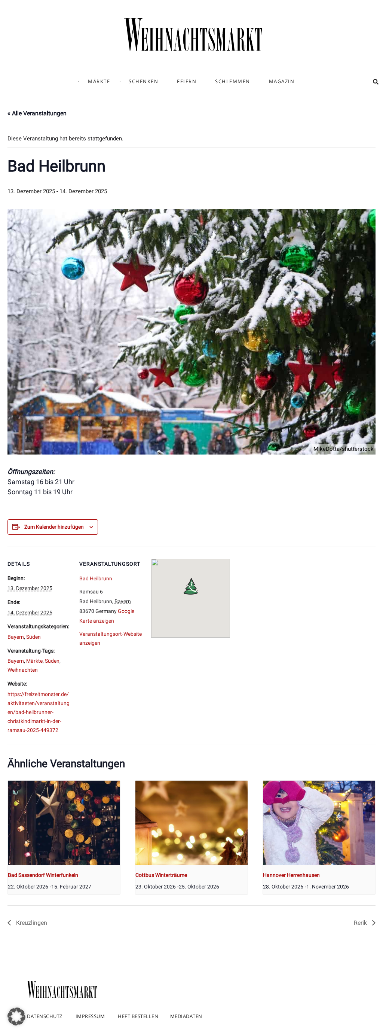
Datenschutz (44, 1016)
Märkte (99, 81)
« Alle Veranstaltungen (37, 113)
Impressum (90, 1016)
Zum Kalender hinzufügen (54, 527)
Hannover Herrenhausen (291, 875)
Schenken (143, 81)
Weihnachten (22, 670)
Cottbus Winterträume (161, 875)
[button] (16, 1016)
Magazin (282, 81)
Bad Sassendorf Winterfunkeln (43, 875)
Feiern (186, 81)
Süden (33, 637)
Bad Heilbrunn (95, 578)
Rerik (361, 922)
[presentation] (64, 823)
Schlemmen (232, 81)
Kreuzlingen (31, 922)
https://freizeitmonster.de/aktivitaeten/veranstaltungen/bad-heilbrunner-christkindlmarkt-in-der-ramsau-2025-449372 (38, 712)
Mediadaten (186, 1016)
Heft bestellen (138, 1016)
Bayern (15, 637)
